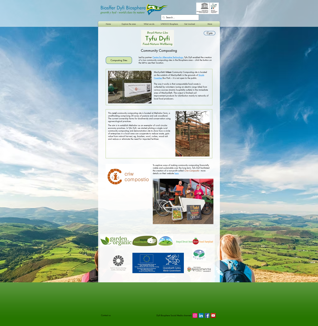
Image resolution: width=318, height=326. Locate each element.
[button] (129, 24)
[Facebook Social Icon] (207, 315)
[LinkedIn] (201, 315)
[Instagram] (195, 315)
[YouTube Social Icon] (213, 315)
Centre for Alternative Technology (168, 57)
